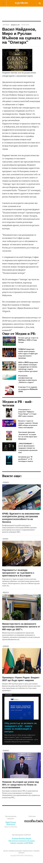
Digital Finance (11, 822)
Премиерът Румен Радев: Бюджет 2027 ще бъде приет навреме (20, 679)
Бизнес (5, 538)
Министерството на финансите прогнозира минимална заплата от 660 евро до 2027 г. (21, 626)
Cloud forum (11, 824)
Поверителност (28, 851)
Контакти (21, 852)
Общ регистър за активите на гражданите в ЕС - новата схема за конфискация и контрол (20, 727)
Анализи (8, 695)
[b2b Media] (21, 3)
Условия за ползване (15, 851)
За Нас (5, 851)
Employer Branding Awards (21, 838)
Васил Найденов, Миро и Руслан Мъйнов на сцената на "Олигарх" (21, 35)
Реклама (36, 851)
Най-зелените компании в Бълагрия (21, 841)
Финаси (6, 592)
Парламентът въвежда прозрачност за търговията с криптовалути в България (18, 572)
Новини (6, 482)
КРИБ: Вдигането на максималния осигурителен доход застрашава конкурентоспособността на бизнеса (20, 517)
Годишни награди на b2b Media (21, 843)
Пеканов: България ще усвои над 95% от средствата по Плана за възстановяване (20, 784)
